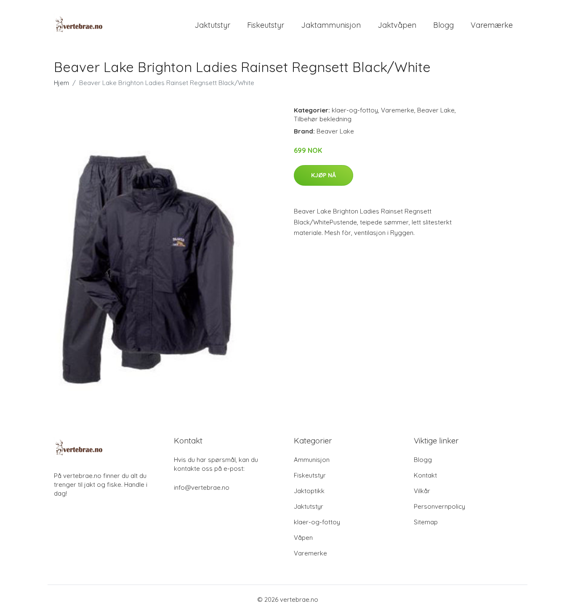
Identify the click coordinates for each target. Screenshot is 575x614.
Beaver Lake (436, 110)
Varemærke (492, 25)
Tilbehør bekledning (322, 119)
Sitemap (426, 522)
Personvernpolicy (439, 506)
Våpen (303, 538)
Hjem (61, 83)
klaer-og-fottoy (355, 110)
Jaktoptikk (309, 491)
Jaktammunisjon (331, 25)
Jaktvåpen (397, 25)
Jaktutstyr (212, 25)
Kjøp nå (323, 175)
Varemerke (397, 110)
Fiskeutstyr (265, 25)
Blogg (443, 25)
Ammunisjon (312, 460)
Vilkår (422, 491)
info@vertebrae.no (201, 487)
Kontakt (425, 475)
